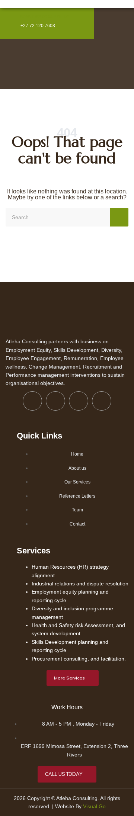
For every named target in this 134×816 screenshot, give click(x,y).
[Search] (119, 217)
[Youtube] (101, 401)
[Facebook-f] (32, 401)
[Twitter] (55, 401)
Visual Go (94, 806)
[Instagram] (78, 401)
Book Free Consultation (45, 16)
